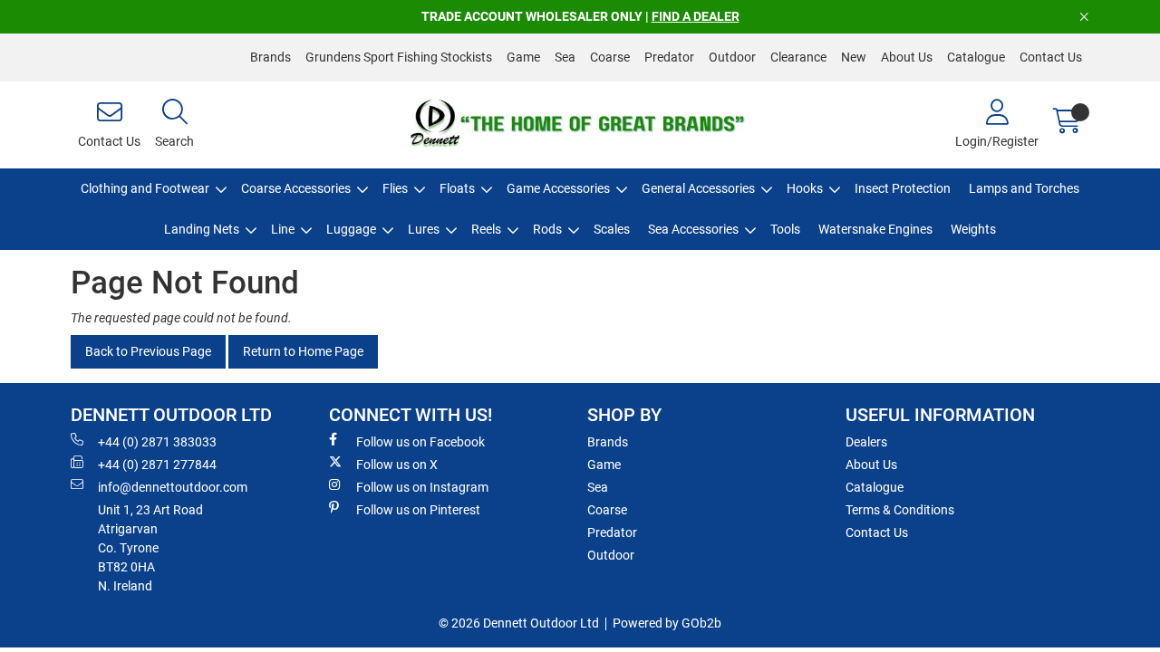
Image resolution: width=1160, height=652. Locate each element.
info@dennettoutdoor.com (172, 487)
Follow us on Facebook (420, 442)
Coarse (610, 57)
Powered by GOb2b (667, 623)
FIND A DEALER (696, 16)
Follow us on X (397, 464)
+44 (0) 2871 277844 (157, 464)
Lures (424, 229)
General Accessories (698, 188)
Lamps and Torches (1024, 188)
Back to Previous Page (148, 351)
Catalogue (976, 57)
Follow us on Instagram (422, 487)
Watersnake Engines (875, 229)
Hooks (805, 188)
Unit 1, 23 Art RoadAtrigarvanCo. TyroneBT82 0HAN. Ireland (150, 548)
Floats (457, 188)
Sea (565, 57)
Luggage (351, 229)
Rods (547, 229)
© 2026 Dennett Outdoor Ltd (519, 623)
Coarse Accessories (296, 188)
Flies (395, 188)
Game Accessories (558, 188)
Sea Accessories (693, 229)
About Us (907, 57)
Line (283, 229)
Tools (785, 229)
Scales (612, 229)
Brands (270, 57)
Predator (669, 57)
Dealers (866, 442)
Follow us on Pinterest (418, 510)
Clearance (798, 57)
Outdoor (732, 57)
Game (523, 57)
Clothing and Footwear (145, 188)
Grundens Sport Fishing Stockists (398, 57)
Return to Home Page (303, 351)
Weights (973, 229)
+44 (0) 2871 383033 (157, 442)
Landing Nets (201, 229)
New (853, 57)
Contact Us (1051, 57)
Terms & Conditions (900, 510)
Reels (486, 229)
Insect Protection (903, 188)
